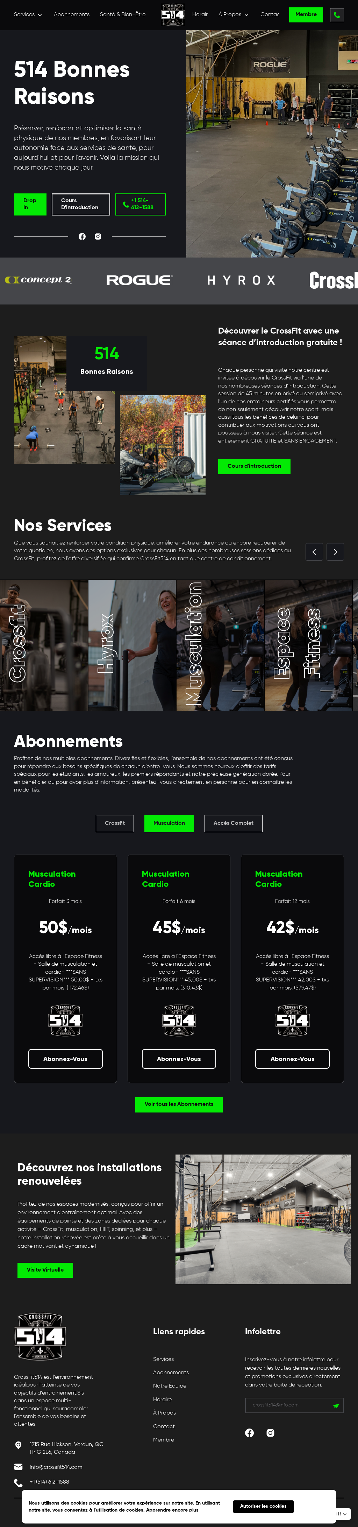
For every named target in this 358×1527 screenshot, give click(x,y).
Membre (163, 1440)
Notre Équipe (169, 1386)
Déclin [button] (315, 1506)
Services (163, 1359)
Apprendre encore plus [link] (172, 1510)
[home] (173, 15)
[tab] (115, 823)
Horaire (201, 15)
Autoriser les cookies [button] (263, 1506)
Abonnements (72, 15)
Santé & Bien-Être (122, 15)
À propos (164, 1413)
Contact (271, 15)
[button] (28, 15)
